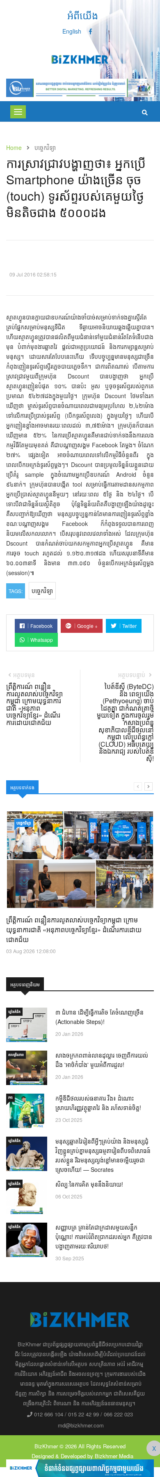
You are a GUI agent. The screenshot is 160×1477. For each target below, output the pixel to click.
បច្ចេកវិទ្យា (42, 591)
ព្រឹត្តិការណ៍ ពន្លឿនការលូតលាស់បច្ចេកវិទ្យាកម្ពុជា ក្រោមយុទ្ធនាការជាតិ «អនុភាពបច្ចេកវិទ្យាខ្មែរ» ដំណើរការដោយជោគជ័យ (74, 929)
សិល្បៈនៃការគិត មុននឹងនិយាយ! (89, 1184)
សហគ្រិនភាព (16, 1054)
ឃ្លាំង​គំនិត (14, 1011)
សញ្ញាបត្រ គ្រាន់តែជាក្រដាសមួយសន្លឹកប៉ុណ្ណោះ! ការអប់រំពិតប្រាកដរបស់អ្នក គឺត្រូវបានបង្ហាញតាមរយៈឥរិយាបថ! (103, 1236)
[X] (80, 1467)
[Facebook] (90, 31)
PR (10, 1097)
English (71, 31)
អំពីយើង (82, 15)
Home (14, 147)
